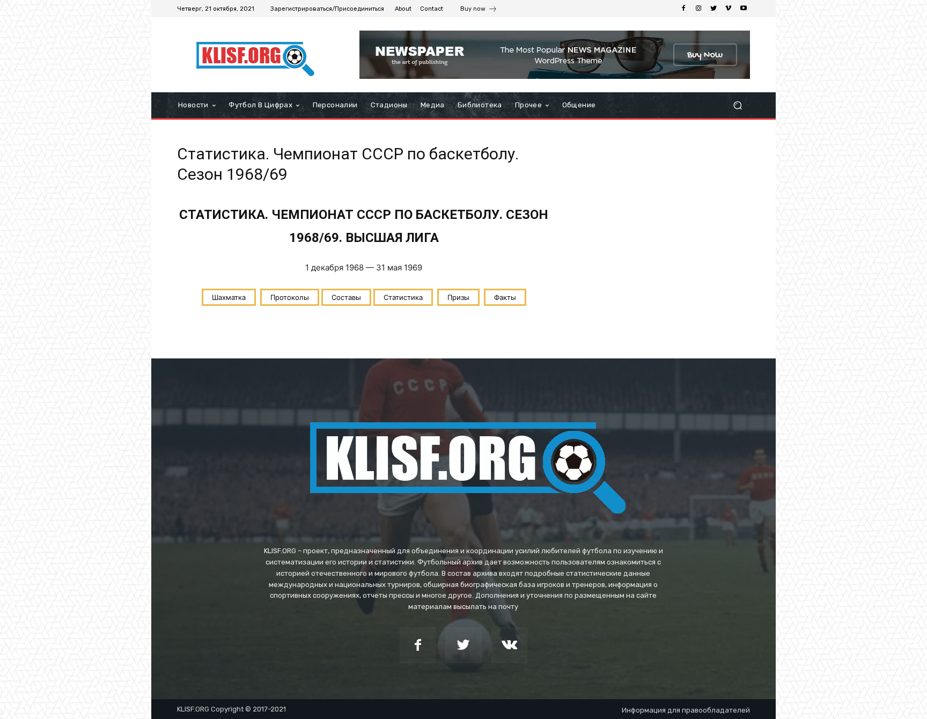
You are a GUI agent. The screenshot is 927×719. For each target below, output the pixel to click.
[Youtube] (743, 8)
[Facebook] (683, 8)
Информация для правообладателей (686, 710)
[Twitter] (713, 8)
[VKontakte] (509, 645)
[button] (737, 105)
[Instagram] (698, 8)
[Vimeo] (728, 8)
